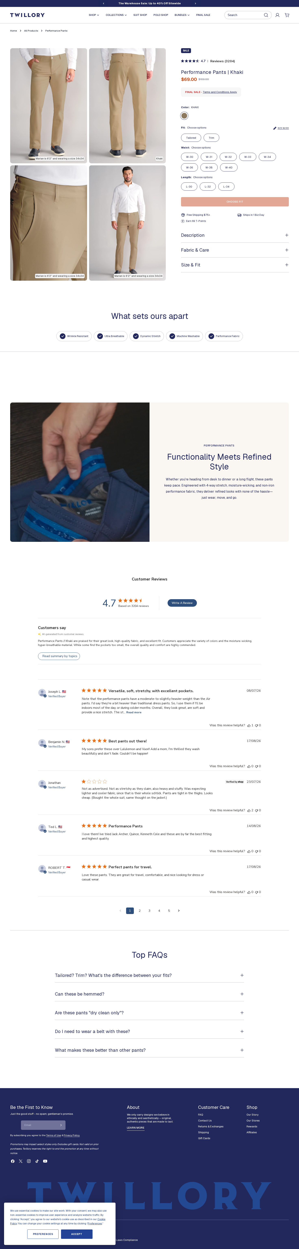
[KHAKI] (184, 115)
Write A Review (182, 603)
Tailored (191, 138)
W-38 (209, 167)
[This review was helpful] (249, 810)
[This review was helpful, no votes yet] (249, 766)
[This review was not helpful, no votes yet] (256, 725)
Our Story (253, 1114)
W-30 (189, 157)
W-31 (209, 157)
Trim (211, 138)
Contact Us (205, 1120)
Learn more (136, 1127)
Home (13, 30)
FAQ (200, 1114)
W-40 (228, 167)
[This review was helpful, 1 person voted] (249, 725)
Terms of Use (53, 1135)
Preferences (43, 1234)
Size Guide (283, 128)
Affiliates (252, 1132)
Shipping (203, 1132)
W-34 (267, 157)
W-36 (189, 167)
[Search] (248, 15)
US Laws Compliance (125, 1240)
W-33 (247, 157)
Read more (133, 712)
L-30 (189, 186)
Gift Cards (204, 1138)
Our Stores (253, 1120)
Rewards (252, 1126)
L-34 (226, 186)
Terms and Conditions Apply (220, 92)
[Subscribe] (61, 1125)
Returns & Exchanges (211, 1126)
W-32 (228, 157)
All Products (31, 30)
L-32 (208, 186)
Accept (76, 1234)
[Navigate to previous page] (120, 911)
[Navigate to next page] (179, 911)
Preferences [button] (95, 1223)
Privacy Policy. (72, 1135)
